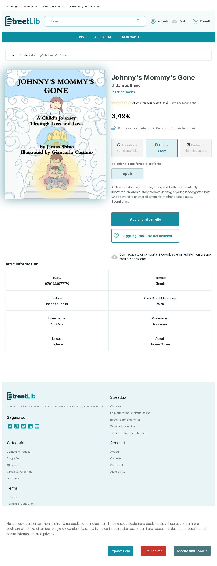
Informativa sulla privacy (35, 534)
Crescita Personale (19, 471)
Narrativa (13, 478)
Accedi (163, 21)
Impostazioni (120, 551)
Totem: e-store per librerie (127, 433)
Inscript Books (57, 304)
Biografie (13, 458)
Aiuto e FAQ (118, 471)
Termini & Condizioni (20, 503)
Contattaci (94, 6)
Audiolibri (103, 37)
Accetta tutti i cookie (192, 551)
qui (192, 128)
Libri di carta (129, 37)
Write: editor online (122, 426)
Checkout (116, 465)
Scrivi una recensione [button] (183, 102)
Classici (12, 465)
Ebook (82, 37)
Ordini (183, 21)
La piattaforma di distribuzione (130, 412)
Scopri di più (120, 201)
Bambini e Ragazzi (19, 451)
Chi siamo (116, 406)
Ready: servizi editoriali (125, 419)
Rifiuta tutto (153, 551)
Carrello (115, 458)
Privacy (12, 497)
